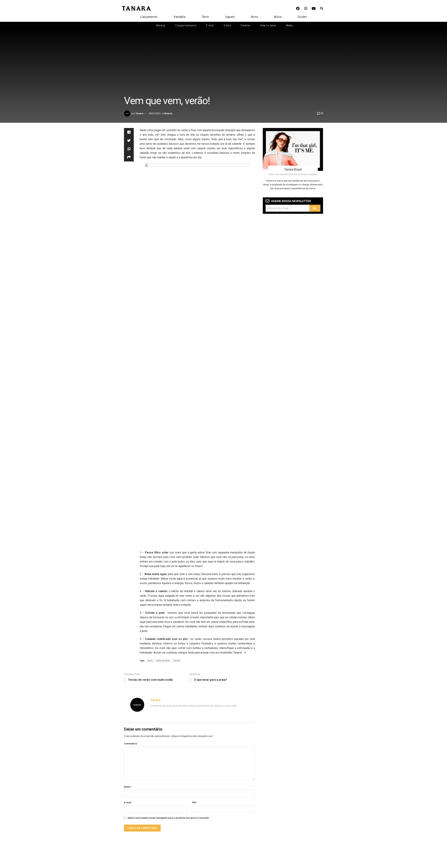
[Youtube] (313, 8)
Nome (128, 786)
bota (150, 660)
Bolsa (278, 16)
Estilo (227, 25)
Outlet (302, 16)
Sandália (179, 16)
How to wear (268, 25)
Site (194, 802)
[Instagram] (305, 8)
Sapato (230, 16)
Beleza (160, 25)
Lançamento (149, 16)
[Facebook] (297, 8)
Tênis (205, 16)
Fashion (246, 25)
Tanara (139, 113)
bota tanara (163, 660)
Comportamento (185, 25)
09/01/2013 (154, 113)
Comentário (131, 743)
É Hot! (210, 25)
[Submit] (314, 208)
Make (289, 25)
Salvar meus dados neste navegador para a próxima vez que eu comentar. (168, 818)
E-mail (128, 802)
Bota (254, 16)
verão (177, 660)
